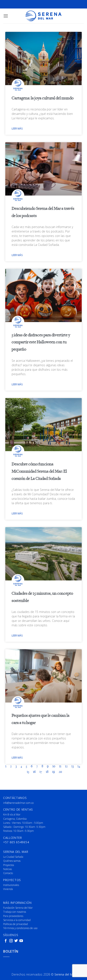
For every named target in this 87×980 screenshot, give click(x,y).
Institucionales (11, 885)
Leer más (17, 128)
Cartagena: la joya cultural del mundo (42, 98)
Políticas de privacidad (15, 924)
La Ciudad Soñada (13, 857)
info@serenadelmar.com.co (18, 803)
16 (34, 772)
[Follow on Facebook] (5, 941)
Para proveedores (13, 916)
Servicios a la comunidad (17, 920)
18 (47, 772)
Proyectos (8, 865)
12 (66, 766)
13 (72, 766)
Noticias (7, 869)
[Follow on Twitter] (16, 941)
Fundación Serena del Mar (18, 908)
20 (60, 772)
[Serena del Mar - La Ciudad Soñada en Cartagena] (43, 15)
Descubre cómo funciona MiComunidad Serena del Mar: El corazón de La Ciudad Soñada (39, 471)
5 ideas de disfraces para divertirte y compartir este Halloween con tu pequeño (41, 342)
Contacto (8, 873)
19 (53, 772)
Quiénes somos (11, 861)
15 (28, 772)
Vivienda (8, 889)
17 (40, 772)
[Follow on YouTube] (21, 941)
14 (78, 766)
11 (60, 766)
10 (53, 766)
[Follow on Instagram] (11, 941)
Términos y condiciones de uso (20, 928)
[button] (5, 16)
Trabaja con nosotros (14, 912)
